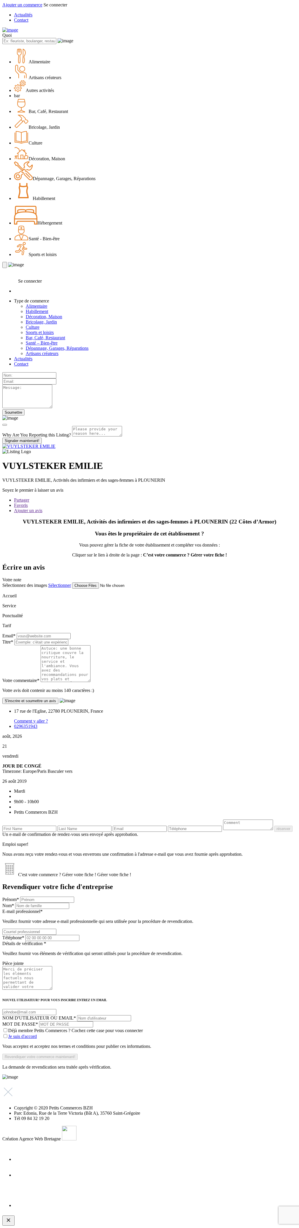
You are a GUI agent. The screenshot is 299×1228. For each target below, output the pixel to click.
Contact (21, 20)
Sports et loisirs (40, 332)
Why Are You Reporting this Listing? (36, 434)
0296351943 (25, 726)
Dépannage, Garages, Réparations (57, 348)
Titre (7, 641)
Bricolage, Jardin (41, 321)
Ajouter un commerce (22, 4)
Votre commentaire (20, 680)
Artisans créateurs (42, 353)
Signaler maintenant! (22, 441)
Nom (8, 905)
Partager (21, 500)
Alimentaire (36, 306)
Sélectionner (59, 585)
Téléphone (13, 937)
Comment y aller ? (31, 721)
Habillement (37, 311)
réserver (283, 829)
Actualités (23, 14)
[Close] (4, 425)
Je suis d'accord (22, 1036)
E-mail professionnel (97, 916)
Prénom (10, 899)
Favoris (21, 505)
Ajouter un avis (28, 510)
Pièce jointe (13, 963)
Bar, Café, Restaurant (45, 337)
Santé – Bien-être (42, 342)
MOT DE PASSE (20, 1024)
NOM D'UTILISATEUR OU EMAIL (39, 1017)
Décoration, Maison (44, 316)
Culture (32, 327)
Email (8, 635)
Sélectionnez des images (24, 585)
